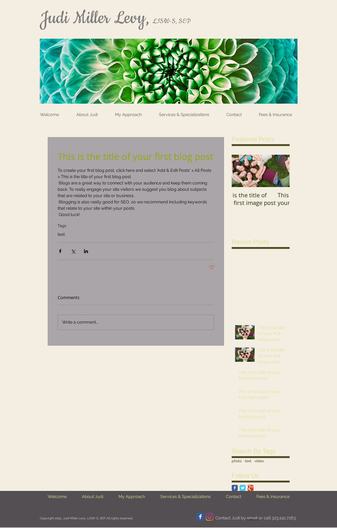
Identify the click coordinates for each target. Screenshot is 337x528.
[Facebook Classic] (235, 488)
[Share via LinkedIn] (85, 251)
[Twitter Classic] (243, 488)
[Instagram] (210, 517)
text (61, 234)
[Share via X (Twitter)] (73, 251)
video (259, 461)
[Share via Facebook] (60, 251)
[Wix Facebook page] (200, 517)
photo (237, 461)
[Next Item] (281, 171)
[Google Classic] (250, 488)
